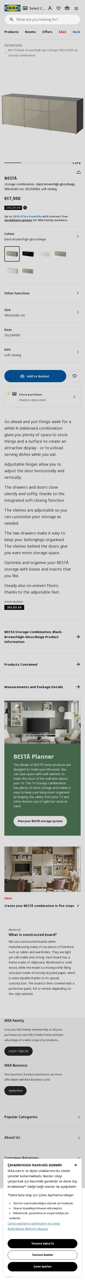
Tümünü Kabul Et (42, 1243)
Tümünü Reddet (42, 1255)
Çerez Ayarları (43, 1266)
